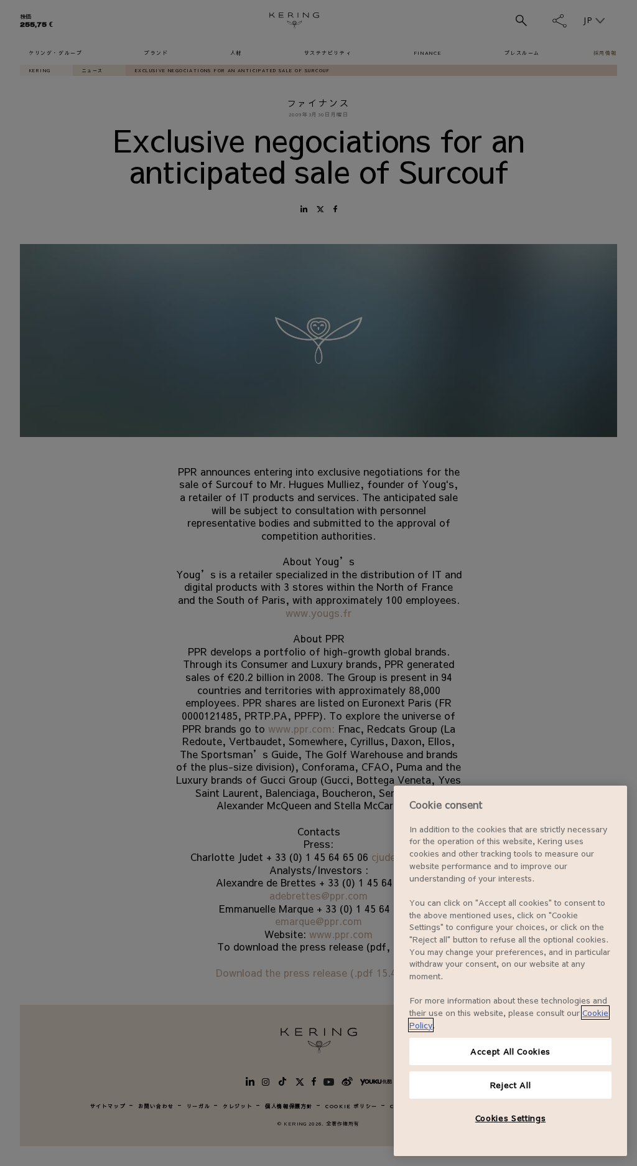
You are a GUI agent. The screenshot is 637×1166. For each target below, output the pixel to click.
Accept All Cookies (510, 1051)
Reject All (510, 1085)
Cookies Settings (510, 1118)
